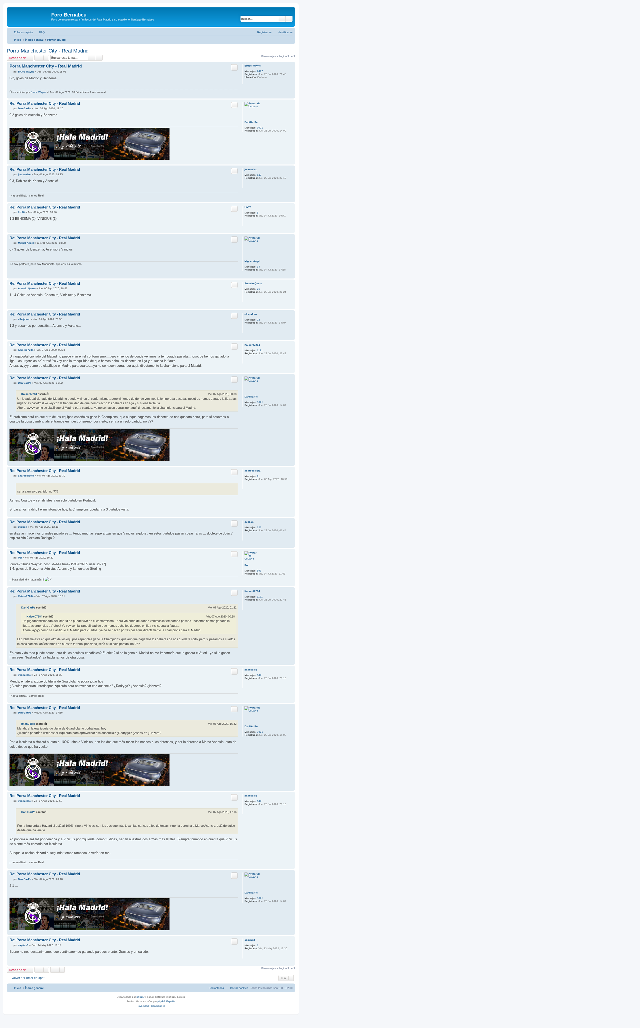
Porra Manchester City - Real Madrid (47, 51)
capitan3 (249, 939)
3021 (260, 127)
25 (258, 289)
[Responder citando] (234, 67)
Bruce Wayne (252, 65)
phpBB (140, 997)
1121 (260, 350)
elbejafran (250, 314)
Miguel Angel (252, 261)
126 (259, 527)
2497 (260, 71)
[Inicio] (29, 16)
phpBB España (166, 1001)
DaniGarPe (251, 122)
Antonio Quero (253, 283)
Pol (246, 565)
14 (258, 266)
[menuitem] (40, 32)
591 (259, 570)
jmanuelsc (250, 169)
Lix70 (247, 207)
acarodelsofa (252, 470)
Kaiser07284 (252, 345)
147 (259, 175)
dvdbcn (249, 521)
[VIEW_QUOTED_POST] (52, 394)
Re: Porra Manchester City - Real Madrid (45, 103)
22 (258, 319)
